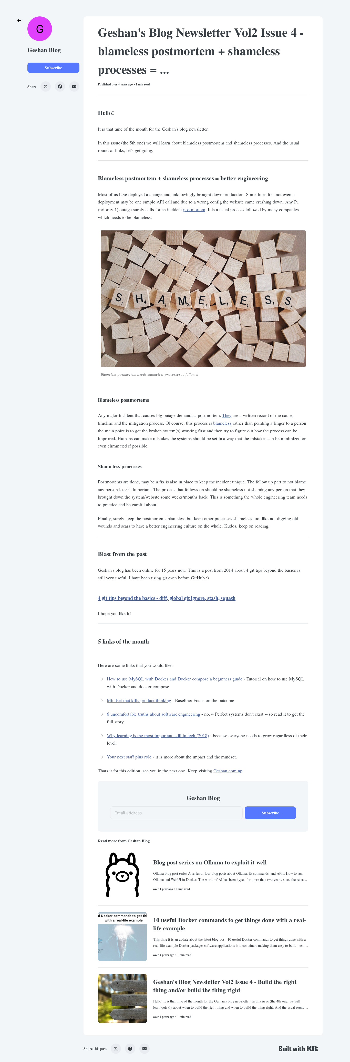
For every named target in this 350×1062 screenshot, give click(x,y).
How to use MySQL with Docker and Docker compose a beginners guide (174, 679)
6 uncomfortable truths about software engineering (153, 714)
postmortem (194, 209)
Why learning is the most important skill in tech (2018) (158, 735)
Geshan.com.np (227, 770)
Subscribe (53, 68)
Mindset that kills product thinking (139, 700)
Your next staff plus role (129, 757)
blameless (222, 423)
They (226, 415)
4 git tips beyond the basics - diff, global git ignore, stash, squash (166, 598)
